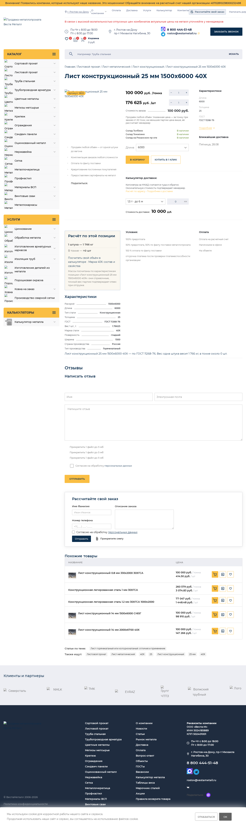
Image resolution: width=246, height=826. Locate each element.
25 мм (192, 654)
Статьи (140, 734)
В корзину (137, 159)
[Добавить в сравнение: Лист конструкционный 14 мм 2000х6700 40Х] (223, 631)
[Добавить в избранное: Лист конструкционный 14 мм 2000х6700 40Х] (230, 631)
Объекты (142, 761)
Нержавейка (93, 777)
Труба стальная (95, 734)
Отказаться (206, 816)
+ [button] (186, 92)
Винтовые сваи (95, 804)
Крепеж (90, 755)
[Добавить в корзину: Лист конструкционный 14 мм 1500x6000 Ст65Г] (215, 614)
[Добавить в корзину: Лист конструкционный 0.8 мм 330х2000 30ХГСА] (215, 574)
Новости (141, 728)
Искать (234, 54)
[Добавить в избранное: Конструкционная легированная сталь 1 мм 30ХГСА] (230, 588)
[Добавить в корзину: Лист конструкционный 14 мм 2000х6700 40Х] (215, 631)
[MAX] (163, 29)
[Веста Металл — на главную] (24, 23)
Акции (140, 793)
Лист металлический (123, 654)
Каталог (14, 54)
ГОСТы (140, 766)
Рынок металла (146, 739)
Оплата (116, 10)
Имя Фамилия (81, 506)
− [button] (171, 92)
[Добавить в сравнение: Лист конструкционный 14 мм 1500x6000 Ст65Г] (223, 614)
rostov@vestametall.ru (182, 33)
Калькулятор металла (150, 777)
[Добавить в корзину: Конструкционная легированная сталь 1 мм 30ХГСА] (215, 588)
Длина (130, 147)
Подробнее (205, 128)
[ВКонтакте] (188, 787)
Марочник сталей (148, 788)
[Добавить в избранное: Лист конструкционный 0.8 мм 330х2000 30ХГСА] (230, 574)
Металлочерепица (97, 788)
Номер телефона (82, 520)
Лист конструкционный (170, 654)
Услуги (147, 10)
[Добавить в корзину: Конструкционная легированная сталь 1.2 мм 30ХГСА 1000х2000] (215, 600)
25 (151, 654)
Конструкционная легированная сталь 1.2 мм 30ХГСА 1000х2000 (111, 601)
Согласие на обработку (91, 532)
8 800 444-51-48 (179, 29)
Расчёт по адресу (135, 191)
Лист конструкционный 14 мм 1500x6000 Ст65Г (109, 613)
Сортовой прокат (96, 723)
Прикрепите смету (111, 538)
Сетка (89, 782)
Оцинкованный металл (101, 772)
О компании (97, 12)
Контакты (183, 10)
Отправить (77, 478)
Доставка (132, 10)
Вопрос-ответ (145, 755)
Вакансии (142, 772)
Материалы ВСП (96, 799)
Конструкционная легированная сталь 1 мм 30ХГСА (103, 590)
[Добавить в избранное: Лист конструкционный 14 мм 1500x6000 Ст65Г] (230, 614)
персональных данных (118, 465)
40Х (142, 654)
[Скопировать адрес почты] (199, 33)
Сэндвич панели (96, 766)
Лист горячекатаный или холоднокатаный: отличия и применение (128, 648)
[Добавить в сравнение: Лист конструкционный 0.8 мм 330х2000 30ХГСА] (223, 574)
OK (225, 816)
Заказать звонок (226, 31)
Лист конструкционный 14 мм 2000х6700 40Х (109, 629)
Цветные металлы (97, 744)
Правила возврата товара (153, 799)
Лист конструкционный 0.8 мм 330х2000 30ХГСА (110, 573)
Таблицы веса (145, 782)
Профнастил (93, 793)
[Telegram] (163, 34)
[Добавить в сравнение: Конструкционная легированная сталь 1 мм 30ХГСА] (223, 588)
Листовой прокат (96, 654)
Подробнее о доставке (160, 191)
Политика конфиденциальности (26, 804)
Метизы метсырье (97, 750)
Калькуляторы (20, 312)
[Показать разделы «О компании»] (105, 11)
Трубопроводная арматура (103, 739)
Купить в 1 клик (166, 159)
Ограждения (93, 761)
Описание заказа (126, 506)
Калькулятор (164, 10)
